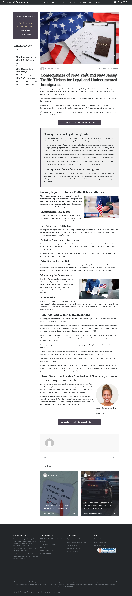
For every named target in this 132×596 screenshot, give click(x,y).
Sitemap (57, 592)
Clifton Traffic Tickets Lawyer (26, 84)
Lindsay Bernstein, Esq (104, 408)
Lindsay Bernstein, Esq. (101, 545)
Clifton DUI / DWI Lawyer (25, 60)
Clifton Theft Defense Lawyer (26, 78)
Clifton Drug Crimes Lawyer (26, 57)
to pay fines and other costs (61, 164)
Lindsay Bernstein (53, 68)
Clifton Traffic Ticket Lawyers (26, 81)
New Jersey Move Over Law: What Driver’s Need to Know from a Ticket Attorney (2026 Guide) (99, 484)
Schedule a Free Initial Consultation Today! (79, 122)
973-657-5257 (49, 550)
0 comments (115, 68)
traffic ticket (88, 514)
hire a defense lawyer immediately (52, 201)
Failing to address (54, 157)
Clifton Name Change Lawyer (26, 75)
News (100, 68)
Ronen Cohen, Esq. (100, 542)
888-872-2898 (121, 2)
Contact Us (97, 539)
